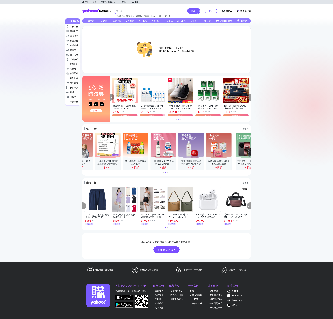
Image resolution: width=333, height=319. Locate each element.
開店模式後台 (216, 299)
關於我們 (159, 290)
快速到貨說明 (216, 303)
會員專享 (194, 20)
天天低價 (143, 20)
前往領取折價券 (167, 249)
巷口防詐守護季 (142, 16)
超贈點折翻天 (176, 290)
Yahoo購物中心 (96, 11)
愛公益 (207, 20)
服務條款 (159, 303)
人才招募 (194, 299)
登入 (211, 11)
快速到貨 (130, 20)
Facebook (237, 295)
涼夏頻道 (156, 20)
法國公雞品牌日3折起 (125, 16)
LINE (234, 304)
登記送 (104, 20)
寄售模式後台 (216, 294)
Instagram (237, 300)
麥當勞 (167, 16)
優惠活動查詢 (176, 299)
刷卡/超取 (181, 20)
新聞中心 (236, 290)
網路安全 (159, 294)
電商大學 (214, 290)
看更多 (245, 128)
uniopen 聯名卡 (227, 20)
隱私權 (158, 299)
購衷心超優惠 (176, 294)
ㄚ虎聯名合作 (196, 303)
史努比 (160, 16)
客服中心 (194, 290)
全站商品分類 (216, 307)
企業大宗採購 (196, 294)
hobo (153, 16)
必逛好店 (169, 20)
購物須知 (159, 307)
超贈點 (244, 20)
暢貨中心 (117, 20)
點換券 (91, 20)
